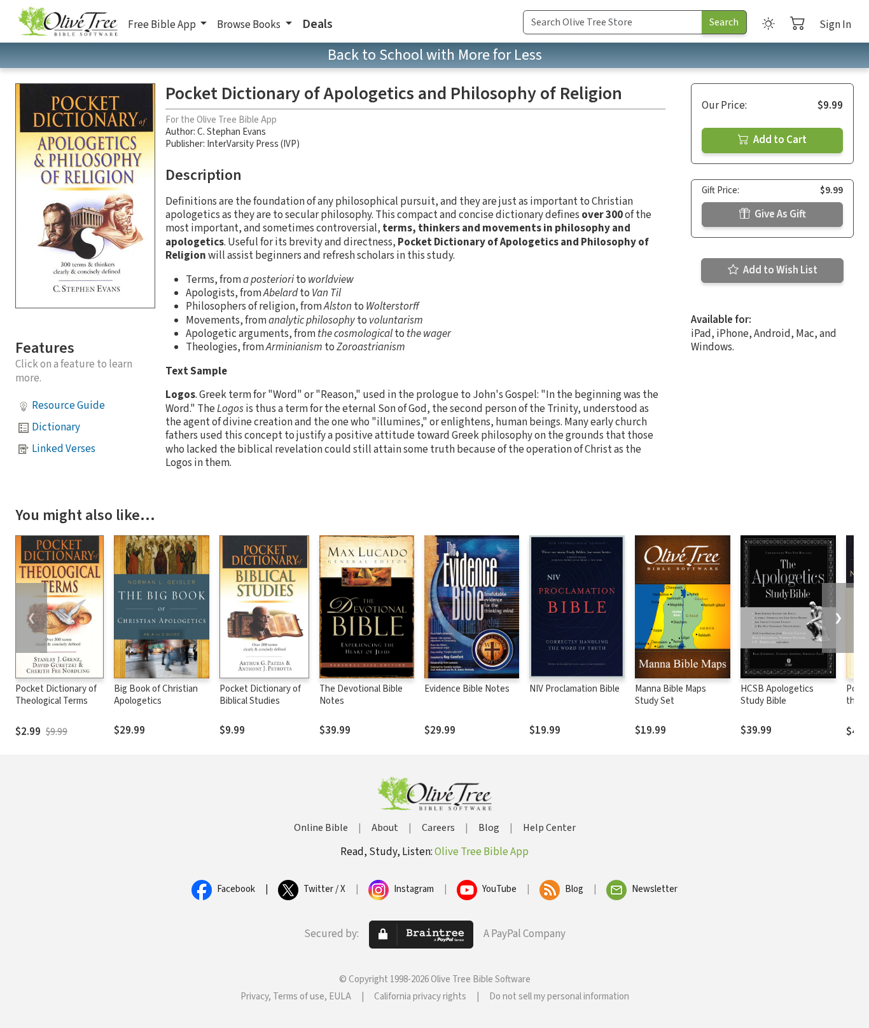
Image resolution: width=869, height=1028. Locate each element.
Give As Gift (779, 214)
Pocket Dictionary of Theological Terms (56, 695)
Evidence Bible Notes (467, 689)
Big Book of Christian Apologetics (156, 695)
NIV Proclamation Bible (574, 689)
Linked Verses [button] (63, 448)
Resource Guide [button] (68, 405)
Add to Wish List (779, 270)
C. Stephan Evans (231, 132)
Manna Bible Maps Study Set (670, 695)
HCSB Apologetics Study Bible (777, 695)
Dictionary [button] (56, 427)
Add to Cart (779, 139)
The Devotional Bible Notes (361, 695)
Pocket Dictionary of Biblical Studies (260, 695)
